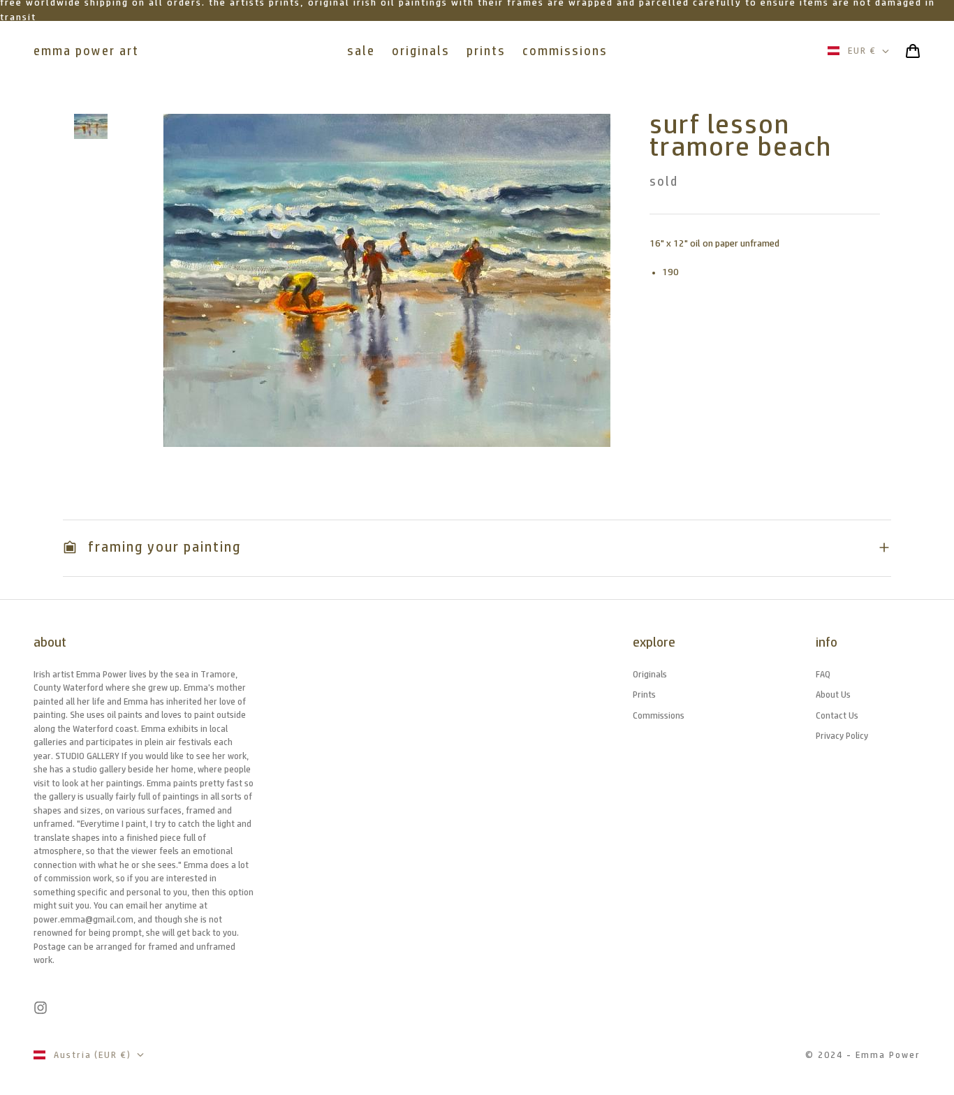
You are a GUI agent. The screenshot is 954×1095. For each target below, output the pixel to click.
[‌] (91, 126)
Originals (650, 674)
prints (486, 51)
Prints (644, 694)
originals (421, 51)
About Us (833, 694)
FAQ (823, 674)
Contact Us (837, 715)
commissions (565, 51)
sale (361, 51)
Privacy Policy (842, 735)
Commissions (658, 715)
